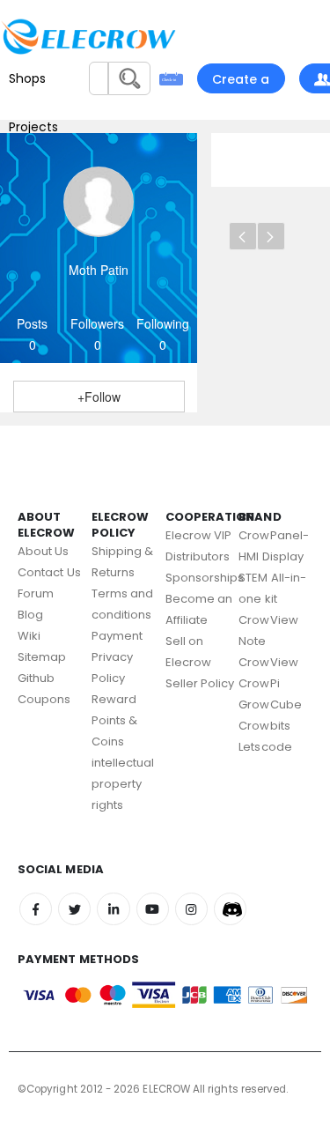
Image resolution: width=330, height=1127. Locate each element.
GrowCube (270, 704)
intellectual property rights (123, 783)
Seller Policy (200, 683)
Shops (27, 78)
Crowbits (264, 725)
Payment (117, 635)
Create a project (240, 81)
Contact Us (49, 572)
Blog (30, 614)
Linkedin (113, 909)
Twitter (74, 909)
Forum (36, 593)
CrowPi (258, 683)
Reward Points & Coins (115, 720)
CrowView (268, 662)
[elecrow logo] (35, 36)
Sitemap (42, 657)
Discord (230, 909)
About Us (44, 551)
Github (36, 678)
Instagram (191, 909)
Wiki (29, 635)
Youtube (152, 909)
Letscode (265, 746)
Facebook (35, 909)
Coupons (44, 699)
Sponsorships (205, 577)
